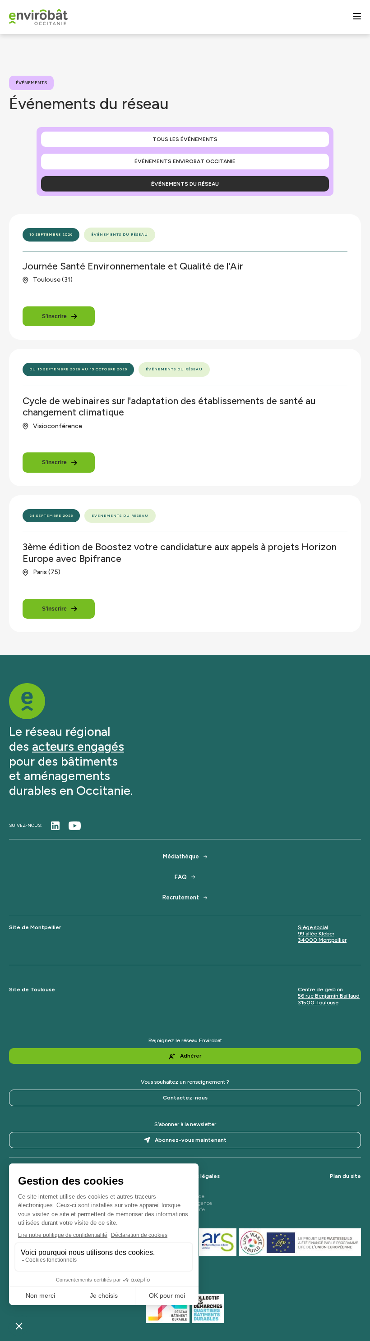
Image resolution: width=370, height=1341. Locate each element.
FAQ (181, 877)
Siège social (313, 927)
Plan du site (345, 1176)
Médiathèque (181, 856)
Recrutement (180, 897)
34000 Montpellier (322, 940)
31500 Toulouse (318, 1002)
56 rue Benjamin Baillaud (329, 996)
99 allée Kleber (316, 933)
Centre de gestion (320, 989)
